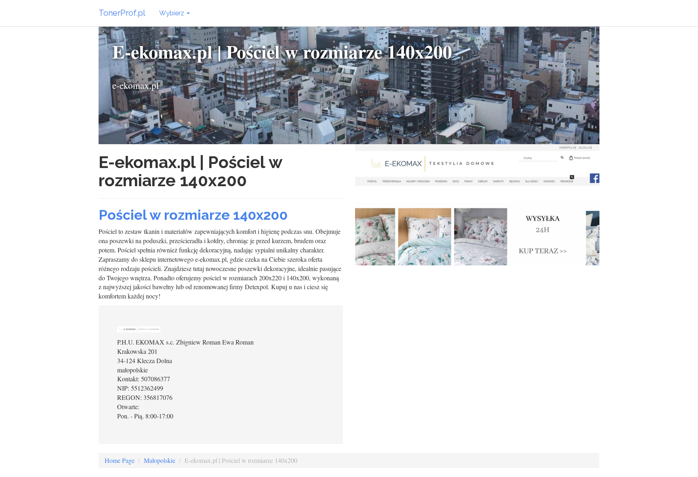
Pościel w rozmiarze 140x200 (193, 215)
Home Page (120, 460)
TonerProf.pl (122, 13)
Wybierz (172, 13)
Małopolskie (159, 460)
